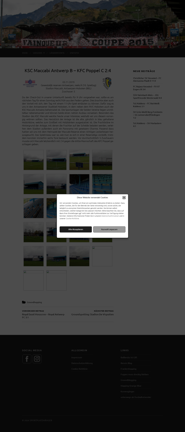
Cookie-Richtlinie (72, 218)
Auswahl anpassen (109, 229)
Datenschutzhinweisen (110, 216)
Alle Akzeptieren (75, 229)
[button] (124, 197)
